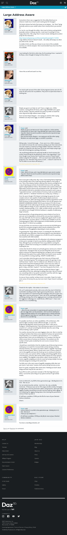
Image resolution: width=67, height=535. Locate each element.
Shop (36, 481)
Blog (36, 447)
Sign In (5, 428)
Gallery (4, 485)
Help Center (5, 451)
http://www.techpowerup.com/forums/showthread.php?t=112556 (39, 38)
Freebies (37, 485)
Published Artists (39, 489)
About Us (37, 451)
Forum (4, 489)
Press (36, 454)
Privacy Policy (28, 527)
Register (12, 428)
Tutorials (4, 447)
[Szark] (10, 56)
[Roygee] (10, 111)
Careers (37, 458)
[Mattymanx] (10, 75)
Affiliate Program (6, 458)
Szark (6, 62)
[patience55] (10, 23)
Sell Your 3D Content (8, 454)
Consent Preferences (8, 469)
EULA (34, 527)
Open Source (5, 466)
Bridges (37, 462)
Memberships (38, 443)
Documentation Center (8, 462)
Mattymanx (8, 80)
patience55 (8, 29)
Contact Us (5, 443)
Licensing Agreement (7, 527)
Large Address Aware (8, 7)
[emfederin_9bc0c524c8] (10, 171)
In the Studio (5, 481)
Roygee (7, 116)
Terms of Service (19, 527)
